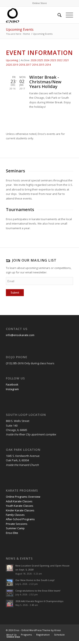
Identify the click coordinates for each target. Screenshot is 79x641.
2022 (60, 60)
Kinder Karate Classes (20, 510)
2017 (28, 64)
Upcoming (12, 60)
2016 (35, 64)
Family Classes (15, 515)
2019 (15, 64)
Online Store (39, 3)
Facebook (12, 384)
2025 (40, 60)
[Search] (57, 15)
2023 (53, 60)
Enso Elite (12, 533)
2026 (33, 60)
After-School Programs (20, 519)
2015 (41, 64)
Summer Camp (15, 528)
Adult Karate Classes (19, 501)
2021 (66, 60)
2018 (22, 64)
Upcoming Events (19, 29)
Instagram (12, 389)
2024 (47, 60)
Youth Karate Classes (19, 506)
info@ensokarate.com (20, 335)
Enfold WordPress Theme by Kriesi (41, 630)
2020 (9, 64)
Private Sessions (16, 524)
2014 (48, 64)
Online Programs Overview (23, 497)
